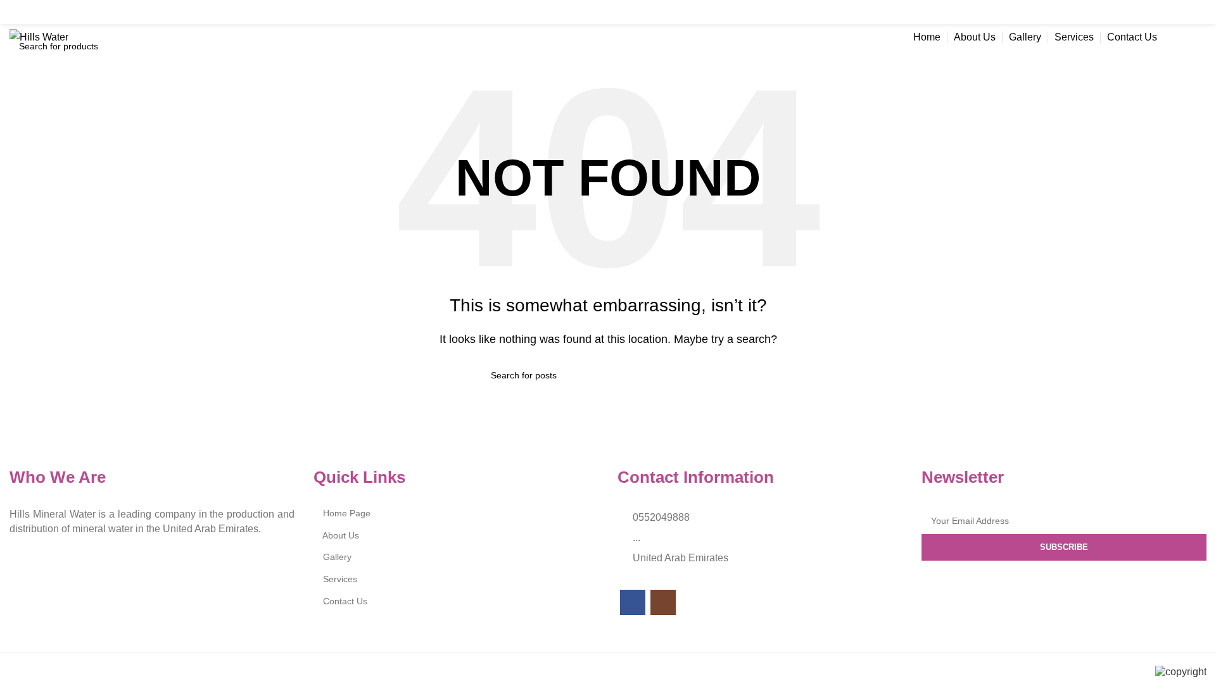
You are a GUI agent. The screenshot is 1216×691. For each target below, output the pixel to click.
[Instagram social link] (1197, 12)
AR (1188, 37)
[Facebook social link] (1172, 12)
